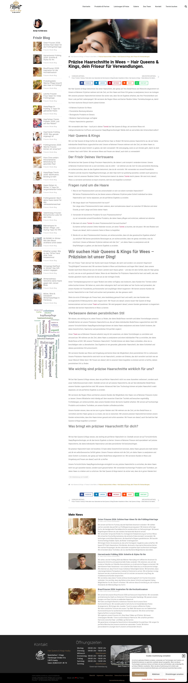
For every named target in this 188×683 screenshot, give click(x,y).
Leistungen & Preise (121, 6)
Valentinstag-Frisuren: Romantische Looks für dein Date (52, 215)
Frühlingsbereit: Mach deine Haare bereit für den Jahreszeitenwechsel (52, 201)
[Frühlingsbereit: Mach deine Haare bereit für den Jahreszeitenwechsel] (37, 202)
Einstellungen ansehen (175, 674)
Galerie (136, 6)
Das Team (147, 6)
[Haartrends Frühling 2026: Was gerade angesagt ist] (37, 135)
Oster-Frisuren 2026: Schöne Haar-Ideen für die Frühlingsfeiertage (52, 45)
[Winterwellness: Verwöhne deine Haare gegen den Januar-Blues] (37, 283)
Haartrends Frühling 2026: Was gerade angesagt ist (51, 134)
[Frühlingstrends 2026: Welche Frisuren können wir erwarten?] (37, 148)
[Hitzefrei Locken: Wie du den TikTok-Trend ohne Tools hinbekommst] (37, 256)
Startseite (86, 6)
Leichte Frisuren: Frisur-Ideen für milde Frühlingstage (52, 96)
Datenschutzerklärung (160, 679)
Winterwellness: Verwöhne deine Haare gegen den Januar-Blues (52, 282)
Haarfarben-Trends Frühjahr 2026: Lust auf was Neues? (51, 121)
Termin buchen (171, 6)
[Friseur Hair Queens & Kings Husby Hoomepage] (16, 6)
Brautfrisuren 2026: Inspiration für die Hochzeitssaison (51, 70)
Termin (105, 127)
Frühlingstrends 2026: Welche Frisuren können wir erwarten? (52, 147)
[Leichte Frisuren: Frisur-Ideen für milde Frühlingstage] (37, 97)
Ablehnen (156, 674)
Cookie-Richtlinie (147, 679)
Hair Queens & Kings (77, 56)
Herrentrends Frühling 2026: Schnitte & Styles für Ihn (52, 57)
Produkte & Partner (102, 6)
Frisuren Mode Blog (50, 50)
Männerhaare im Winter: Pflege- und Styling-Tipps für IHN (52, 228)
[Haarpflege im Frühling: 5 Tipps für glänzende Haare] (37, 110)
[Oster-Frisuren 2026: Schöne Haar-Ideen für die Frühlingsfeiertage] (37, 46)
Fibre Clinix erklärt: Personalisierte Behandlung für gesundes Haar (51, 161)
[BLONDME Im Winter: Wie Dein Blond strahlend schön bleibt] (37, 242)
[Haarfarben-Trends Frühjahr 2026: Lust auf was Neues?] (37, 123)
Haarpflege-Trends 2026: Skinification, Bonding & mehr (51, 174)
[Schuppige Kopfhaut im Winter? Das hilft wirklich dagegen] (37, 269)
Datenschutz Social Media (122, 675)
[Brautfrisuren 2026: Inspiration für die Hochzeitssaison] (37, 72)
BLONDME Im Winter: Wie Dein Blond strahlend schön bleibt (52, 240)
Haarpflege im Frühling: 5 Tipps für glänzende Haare (51, 108)
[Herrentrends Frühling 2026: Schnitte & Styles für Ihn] (37, 59)
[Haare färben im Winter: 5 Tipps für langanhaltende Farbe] (37, 189)
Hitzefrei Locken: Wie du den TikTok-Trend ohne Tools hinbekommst (52, 254)
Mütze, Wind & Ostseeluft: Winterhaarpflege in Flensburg (51, 297)
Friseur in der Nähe (91, 56)
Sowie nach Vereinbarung (98, 666)
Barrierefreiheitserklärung (116, 680)
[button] (184, 656)
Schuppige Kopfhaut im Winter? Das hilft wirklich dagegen (51, 268)
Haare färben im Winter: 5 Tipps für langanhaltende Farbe (52, 187)
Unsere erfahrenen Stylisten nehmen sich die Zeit (100, 242)
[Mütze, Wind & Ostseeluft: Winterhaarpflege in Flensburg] (37, 298)
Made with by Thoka (75, 678)
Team (95, 304)
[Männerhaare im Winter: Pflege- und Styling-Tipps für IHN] (37, 229)
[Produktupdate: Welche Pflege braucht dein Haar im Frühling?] (37, 84)
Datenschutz (109, 675)
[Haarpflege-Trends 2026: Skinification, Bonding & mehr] (37, 176)
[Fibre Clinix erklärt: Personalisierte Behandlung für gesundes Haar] (37, 162)
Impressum (171, 679)
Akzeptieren (139, 674)
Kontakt (158, 6)
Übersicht (92, 675)
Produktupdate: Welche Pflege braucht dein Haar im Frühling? (52, 83)
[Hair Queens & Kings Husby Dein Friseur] (40, 655)
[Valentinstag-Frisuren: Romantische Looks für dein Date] (37, 216)
